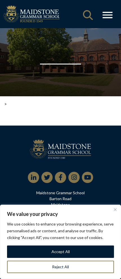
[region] (60, 242)
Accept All (60, 251)
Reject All (60, 266)
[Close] (115, 209)
